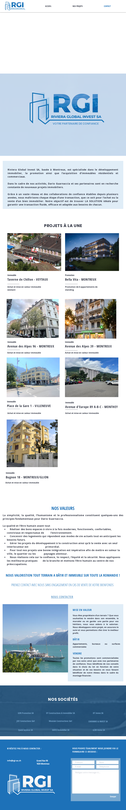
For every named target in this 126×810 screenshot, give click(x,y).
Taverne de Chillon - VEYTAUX (27, 279)
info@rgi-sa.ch (14, 760)
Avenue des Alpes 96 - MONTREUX (30, 346)
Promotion (69, 275)
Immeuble (11, 341)
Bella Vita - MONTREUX (80, 279)
